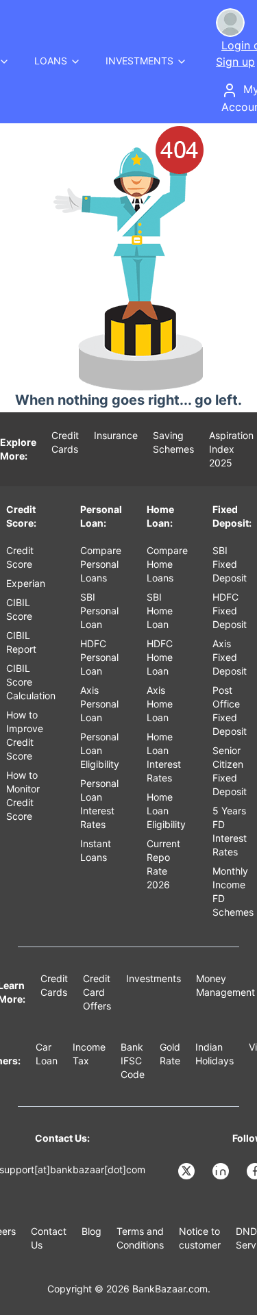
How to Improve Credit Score (24, 735)
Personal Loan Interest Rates (99, 803)
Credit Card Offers (97, 992)
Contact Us (48, 1238)
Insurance (116, 435)
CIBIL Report (21, 642)
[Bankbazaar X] (187, 1171)
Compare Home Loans (167, 564)
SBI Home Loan (160, 610)
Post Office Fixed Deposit (229, 710)
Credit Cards (65, 442)
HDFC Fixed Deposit (229, 610)
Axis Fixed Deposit (229, 657)
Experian (25, 583)
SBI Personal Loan (99, 610)
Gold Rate (170, 1053)
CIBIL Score (19, 609)
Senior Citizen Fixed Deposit (229, 770)
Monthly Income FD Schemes (233, 891)
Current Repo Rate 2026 (163, 864)
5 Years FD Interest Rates (229, 831)
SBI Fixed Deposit (229, 564)
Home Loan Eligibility (166, 810)
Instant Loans (95, 850)
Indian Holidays (214, 1053)
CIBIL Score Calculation (31, 681)
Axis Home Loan (160, 703)
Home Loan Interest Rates (164, 757)
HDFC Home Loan (160, 657)
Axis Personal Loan (99, 703)
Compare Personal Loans (100, 564)
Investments (153, 978)
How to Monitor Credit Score (23, 795)
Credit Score (20, 557)
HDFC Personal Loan (99, 657)
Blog (91, 1231)
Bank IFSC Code (133, 1060)
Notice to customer (200, 1238)
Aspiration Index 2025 (231, 448)
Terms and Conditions (140, 1238)
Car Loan (47, 1053)
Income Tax (89, 1053)
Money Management (225, 985)
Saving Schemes (173, 442)
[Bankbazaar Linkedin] (222, 1171)
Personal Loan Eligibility (99, 750)
